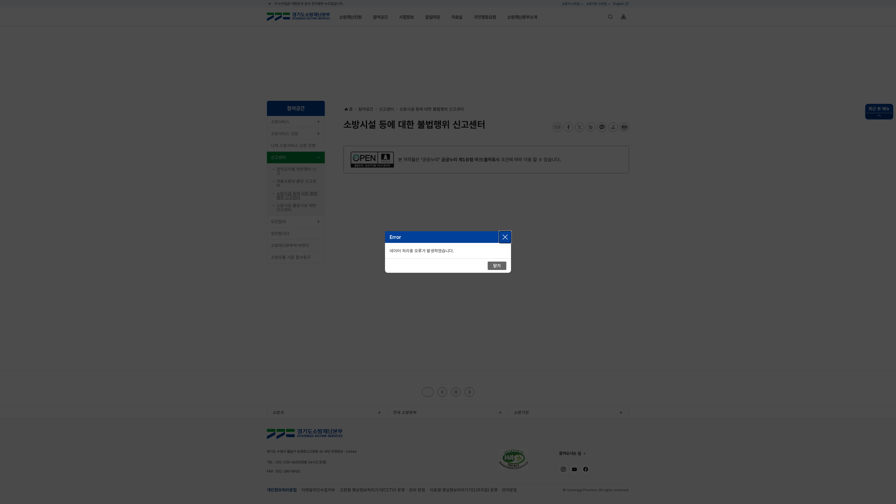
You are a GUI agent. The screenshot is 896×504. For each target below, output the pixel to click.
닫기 (505, 237)
